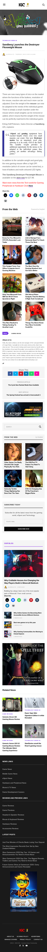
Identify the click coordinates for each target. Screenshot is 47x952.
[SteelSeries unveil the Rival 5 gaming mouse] (35, 731)
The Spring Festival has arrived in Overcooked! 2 (23, 395)
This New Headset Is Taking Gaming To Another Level (10, 325)
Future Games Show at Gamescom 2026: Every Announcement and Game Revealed (20, 866)
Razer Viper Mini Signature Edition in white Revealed (34, 715)
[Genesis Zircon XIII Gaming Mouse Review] (12, 705)
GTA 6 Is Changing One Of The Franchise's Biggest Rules (33, 491)
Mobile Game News (9, 774)
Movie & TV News (9, 787)
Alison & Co (10, 54)
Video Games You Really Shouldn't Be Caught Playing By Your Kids (13, 464)
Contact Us (38, 939)
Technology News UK (9, 40)
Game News (7, 769)
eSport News (7, 778)
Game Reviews (7, 714)
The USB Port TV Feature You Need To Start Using (32, 464)
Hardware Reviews (9, 824)
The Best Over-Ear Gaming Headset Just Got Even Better (33, 268)
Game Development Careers (13, 792)
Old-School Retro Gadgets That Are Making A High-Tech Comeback (34, 296)
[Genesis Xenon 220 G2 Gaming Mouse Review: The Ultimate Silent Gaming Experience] (12, 731)
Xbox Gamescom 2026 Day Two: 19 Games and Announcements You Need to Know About (20, 853)
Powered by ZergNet (38, 209)
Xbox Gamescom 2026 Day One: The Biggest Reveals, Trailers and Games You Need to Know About (23, 860)
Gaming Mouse (16, 333)
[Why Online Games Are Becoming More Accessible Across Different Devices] (7, 615)
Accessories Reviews (10, 828)
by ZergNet (39, 437)
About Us (10, 936)
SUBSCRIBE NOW (23, 529)
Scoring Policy (22, 936)
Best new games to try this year (25, 622)
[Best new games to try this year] (7, 624)
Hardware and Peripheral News (14, 783)
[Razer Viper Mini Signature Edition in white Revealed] (35, 703)
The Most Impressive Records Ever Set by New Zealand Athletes (20, 847)
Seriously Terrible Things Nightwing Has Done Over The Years (12, 491)
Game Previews (8, 810)
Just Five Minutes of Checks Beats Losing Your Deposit (23, 842)
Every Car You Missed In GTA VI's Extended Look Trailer (11, 240)
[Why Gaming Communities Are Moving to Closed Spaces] (7, 634)
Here (31, 186)
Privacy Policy (25, 939)
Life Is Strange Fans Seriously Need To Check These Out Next (34, 240)
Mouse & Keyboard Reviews (13, 819)
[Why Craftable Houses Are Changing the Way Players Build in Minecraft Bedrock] (23, 563)
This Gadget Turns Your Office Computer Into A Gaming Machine (11, 268)
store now (21, 178)
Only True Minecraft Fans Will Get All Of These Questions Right (11, 296)
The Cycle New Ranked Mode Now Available (23, 385)
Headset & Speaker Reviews (13, 815)
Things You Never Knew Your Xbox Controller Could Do (34, 325)
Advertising (35, 936)
